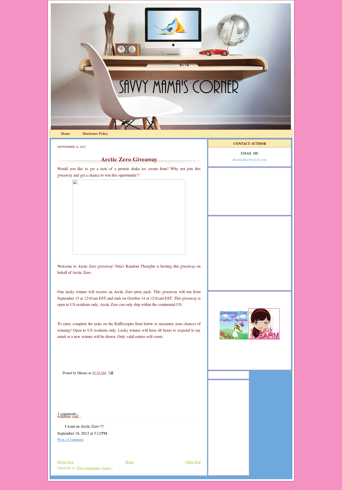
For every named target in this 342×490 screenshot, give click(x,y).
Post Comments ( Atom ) (94, 467)
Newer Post (65, 461)
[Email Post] (110, 372)
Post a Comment (70, 439)
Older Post (193, 461)
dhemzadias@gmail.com (249, 159)
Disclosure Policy (95, 133)
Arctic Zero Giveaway (129, 159)
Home (66, 133)
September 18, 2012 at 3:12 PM (82, 433)
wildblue (64, 416)
